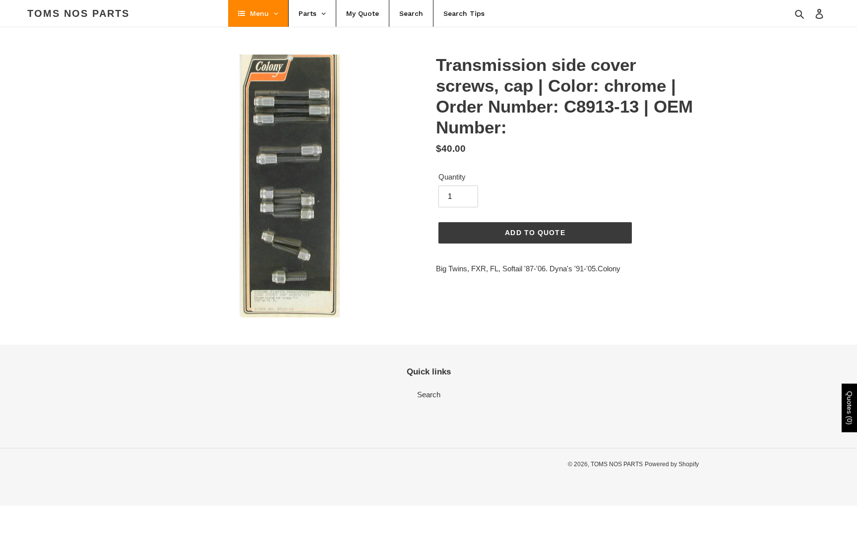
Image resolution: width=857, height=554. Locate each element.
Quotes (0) (850, 408)
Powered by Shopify (672, 464)
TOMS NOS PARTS (78, 13)
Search (428, 394)
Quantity (452, 177)
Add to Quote (535, 233)
